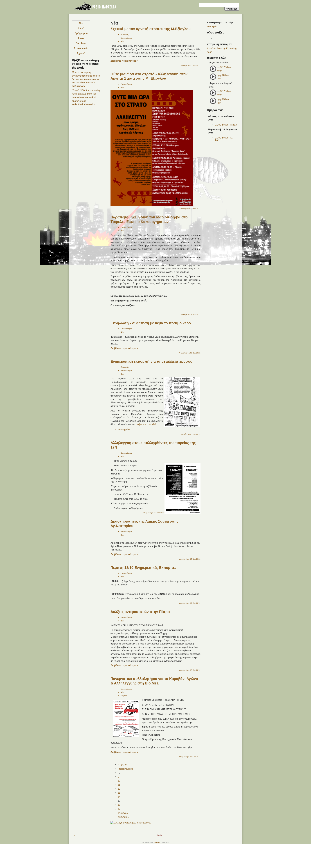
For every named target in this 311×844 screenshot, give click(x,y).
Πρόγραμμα (81, 33)
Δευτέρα (211, 48)
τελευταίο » (123, 817)
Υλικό (81, 28)
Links (81, 38)
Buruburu (81, 43)
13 (119, 792)
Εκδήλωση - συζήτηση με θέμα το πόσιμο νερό (151, 323)
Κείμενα (124, 696)
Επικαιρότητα (126, 38)
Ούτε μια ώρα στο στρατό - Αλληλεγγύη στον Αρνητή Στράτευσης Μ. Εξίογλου (149, 76)
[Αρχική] (95, 6)
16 (119, 804)
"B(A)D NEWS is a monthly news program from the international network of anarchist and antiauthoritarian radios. (86, 97)
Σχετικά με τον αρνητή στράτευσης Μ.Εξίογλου (151, 29)
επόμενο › (123, 813)
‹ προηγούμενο (125, 768)
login (159, 835)
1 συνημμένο (124, 429)
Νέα (81, 23)
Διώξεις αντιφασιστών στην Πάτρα (140, 612)
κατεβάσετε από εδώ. (145, 424)
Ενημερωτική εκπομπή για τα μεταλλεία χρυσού (151, 361)
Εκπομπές (125, 34)
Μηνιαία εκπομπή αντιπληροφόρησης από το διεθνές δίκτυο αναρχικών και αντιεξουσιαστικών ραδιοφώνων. (86, 79)
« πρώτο (122, 764)
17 (119, 809)
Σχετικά (81, 53)
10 (119, 781)
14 (119, 797)
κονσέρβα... (213, 26)
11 (119, 784)
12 (119, 788)
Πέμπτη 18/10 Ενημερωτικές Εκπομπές (143, 568)
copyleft (157, 842)
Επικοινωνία (81, 48)
